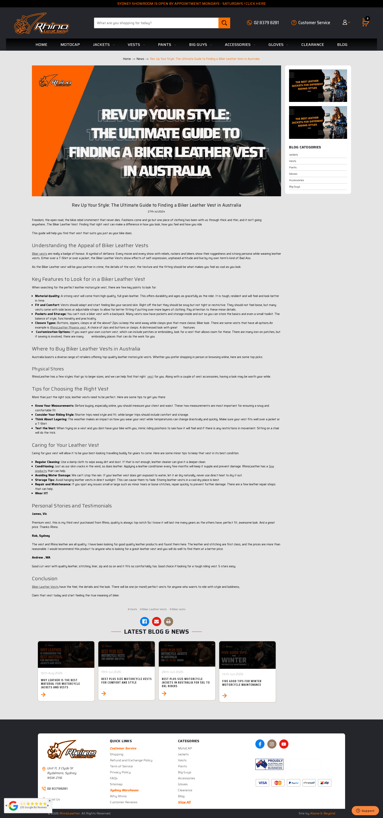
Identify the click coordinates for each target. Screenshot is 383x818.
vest (150, 376)
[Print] (168, 621)
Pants (165, 44)
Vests (134, 44)
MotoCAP (70, 44)
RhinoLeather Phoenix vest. (68, 327)
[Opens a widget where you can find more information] (365, 811)
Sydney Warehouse (124, 790)
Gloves (276, 44)
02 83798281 (57, 788)
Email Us (53, 799)
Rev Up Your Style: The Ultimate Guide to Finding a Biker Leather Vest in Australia (156, 205)
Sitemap (116, 784)
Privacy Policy (120, 772)
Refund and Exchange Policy (131, 760)
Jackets (102, 44)
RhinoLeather (69, 813)
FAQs (113, 778)
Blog (342, 44)
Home (41, 44)
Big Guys (198, 44)
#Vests (132, 609)
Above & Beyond (322, 813)
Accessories (238, 44)
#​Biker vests (178, 609)
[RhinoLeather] (13, 811)
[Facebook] (144, 621)
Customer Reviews (123, 802)
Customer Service (314, 22)
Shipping (116, 754)
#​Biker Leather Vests (153, 609)
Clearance (312, 44)
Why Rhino (118, 796)
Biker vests (39, 253)
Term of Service (121, 766)
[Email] (156, 621)
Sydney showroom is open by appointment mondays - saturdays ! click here (191, 3)
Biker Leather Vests (45, 586)
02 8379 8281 (266, 22)
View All (184, 802)
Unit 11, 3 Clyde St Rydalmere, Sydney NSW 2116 (61, 773)
